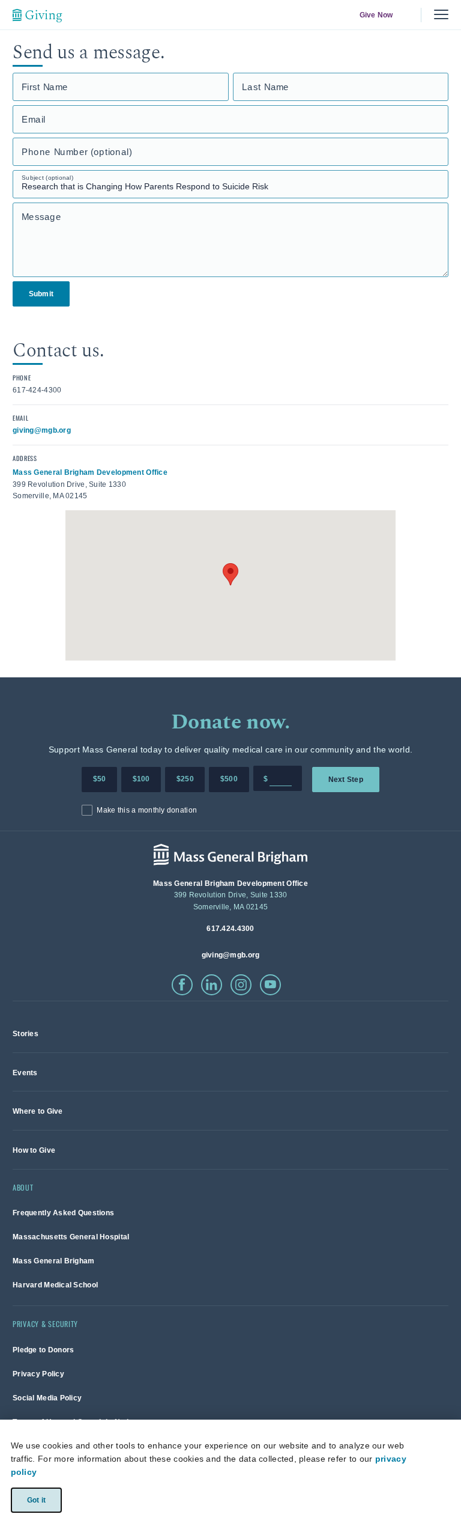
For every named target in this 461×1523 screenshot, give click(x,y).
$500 (229, 779)
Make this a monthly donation (147, 810)
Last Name (265, 87)
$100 (141, 779)
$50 (99, 779)
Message (41, 217)
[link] (25, 1033)
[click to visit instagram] (241, 984)
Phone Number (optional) (77, 152)
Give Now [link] (376, 15)
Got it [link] (35, 1499)
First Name (45, 87)
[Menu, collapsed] (441, 15)
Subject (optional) (47, 177)
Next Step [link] (345, 779)
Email (34, 119)
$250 (185, 779)
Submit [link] (41, 294)
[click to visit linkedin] (211, 984)
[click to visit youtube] (270, 984)
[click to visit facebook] (182, 984)
